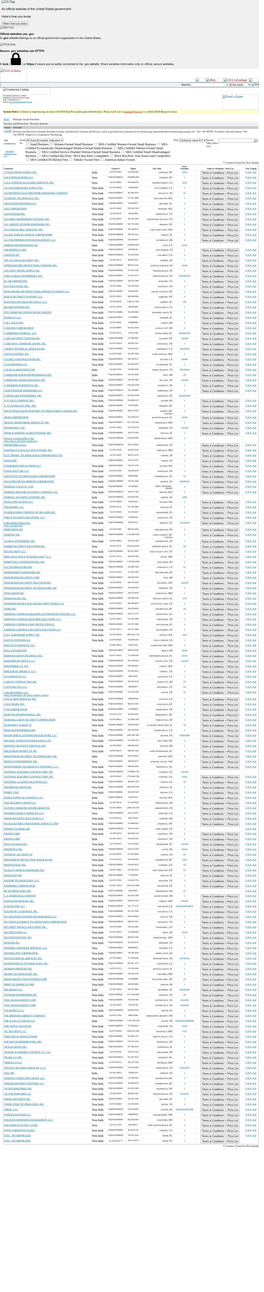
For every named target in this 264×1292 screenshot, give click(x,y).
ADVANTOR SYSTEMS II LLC (20, 203)
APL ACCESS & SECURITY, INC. (21, 260)
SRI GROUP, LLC (13, 989)
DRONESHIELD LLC (15, 445)
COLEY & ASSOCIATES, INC (19, 369)
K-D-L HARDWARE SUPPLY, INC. (22, 634)
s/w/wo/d (184, 338)
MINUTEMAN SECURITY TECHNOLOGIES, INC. (31, 756)
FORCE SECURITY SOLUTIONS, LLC (24, 517)
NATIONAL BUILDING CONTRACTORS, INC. (29, 771)
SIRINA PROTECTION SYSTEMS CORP (25, 979)
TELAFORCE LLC (14, 1010)
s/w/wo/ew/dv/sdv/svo (184, 906)
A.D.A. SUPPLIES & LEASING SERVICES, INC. (29, 182)
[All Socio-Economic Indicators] (100, 140)
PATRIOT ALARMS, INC (17, 828)
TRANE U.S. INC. (13, 1057)
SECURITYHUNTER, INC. (18, 937)
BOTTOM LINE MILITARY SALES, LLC (25, 302)
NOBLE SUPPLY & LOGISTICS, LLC (23, 797)
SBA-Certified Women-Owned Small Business (127, 144)
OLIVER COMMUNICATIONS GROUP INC (27, 808)
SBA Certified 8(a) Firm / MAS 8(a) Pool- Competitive (75, 155)
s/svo (185, 634)
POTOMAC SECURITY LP (18, 854)
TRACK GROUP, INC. (15, 1047)
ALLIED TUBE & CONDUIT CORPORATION (28, 234)
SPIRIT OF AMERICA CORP (19, 984)
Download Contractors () (10, 153)
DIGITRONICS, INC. (15, 427)
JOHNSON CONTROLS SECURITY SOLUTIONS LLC (32, 629)
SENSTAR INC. (12, 942)
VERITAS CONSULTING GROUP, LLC (24, 1078)
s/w (184, 854)
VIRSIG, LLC (11, 1109)
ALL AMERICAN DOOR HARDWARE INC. (27, 224)
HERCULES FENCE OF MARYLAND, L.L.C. (28, 556)
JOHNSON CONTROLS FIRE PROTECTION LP (29, 624)
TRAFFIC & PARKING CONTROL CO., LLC (27, 1052)
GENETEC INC (12, 534)
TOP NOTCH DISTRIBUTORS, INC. (23, 1041)
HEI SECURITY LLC (15, 551)
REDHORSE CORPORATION (19, 885)
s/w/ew (184, 776)
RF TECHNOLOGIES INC (17, 891)
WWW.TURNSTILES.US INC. (19, 1130)
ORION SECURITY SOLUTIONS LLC (24, 818)
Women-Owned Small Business (73, 144)
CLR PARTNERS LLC (15, 364)
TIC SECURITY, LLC (15, 1031)
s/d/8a (184, 497)
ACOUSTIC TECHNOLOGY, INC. (21, 198)
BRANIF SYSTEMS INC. (17, 307)
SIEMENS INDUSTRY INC (18, 968)
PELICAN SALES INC (15, 844)
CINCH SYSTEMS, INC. (17, 354)
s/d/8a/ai (184, 359)
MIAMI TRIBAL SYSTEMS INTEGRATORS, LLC (30, 735)
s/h (184, 608)
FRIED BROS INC (13, 529)
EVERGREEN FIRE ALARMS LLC (22, 465)
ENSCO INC (10, 460)
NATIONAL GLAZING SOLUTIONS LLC (25, 782)
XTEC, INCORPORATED (17, 1135)
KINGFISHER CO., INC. (16, 666)
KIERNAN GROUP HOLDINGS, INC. (23, 655)
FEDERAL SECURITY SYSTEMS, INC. (25, 497)
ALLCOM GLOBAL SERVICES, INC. (23, 229)
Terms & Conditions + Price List (220, 172)
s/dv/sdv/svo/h (184, 333)
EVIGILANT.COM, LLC (16, 471)
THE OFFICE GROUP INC (18, 1026)
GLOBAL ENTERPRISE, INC (19, 541)
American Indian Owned (119, 159)
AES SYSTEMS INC (14, 214)
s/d (184, 374)
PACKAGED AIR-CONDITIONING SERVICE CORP (31, 823)
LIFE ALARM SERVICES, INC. (20, 699)
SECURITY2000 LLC (15, 932)
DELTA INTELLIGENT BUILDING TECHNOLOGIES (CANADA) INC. (41, 411)
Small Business (39, 144)
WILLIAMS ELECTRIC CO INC (21, 1125)
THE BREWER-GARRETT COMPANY (24, 1015)
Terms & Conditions (213, 178)
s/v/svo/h (184, 582)
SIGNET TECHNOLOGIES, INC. (21, 974)
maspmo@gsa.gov (133, 111)
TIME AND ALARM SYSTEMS (20, 1036)
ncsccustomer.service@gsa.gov (20, 102)
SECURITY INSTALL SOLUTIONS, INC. (25, 927)
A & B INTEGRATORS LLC (18, 177)
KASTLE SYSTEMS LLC (17, 640)
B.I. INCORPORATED (15, 281)
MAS (6, 119)
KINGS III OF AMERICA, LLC (20, 671)
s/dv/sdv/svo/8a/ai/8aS (184, 1109)
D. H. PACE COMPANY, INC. (19, 400)
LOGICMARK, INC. (14, 704)
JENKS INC (10, 608)
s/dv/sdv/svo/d (184, 275)
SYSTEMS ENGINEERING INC (20, 994)
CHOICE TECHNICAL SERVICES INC (24, 348)
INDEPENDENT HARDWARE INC (22, 572)
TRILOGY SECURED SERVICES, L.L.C (25, 1067)
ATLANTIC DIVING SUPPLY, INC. (22, 270)
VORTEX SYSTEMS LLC (17, 1114)
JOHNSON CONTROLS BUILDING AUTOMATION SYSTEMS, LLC (40, 614)
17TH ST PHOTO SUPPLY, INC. (20, 172)
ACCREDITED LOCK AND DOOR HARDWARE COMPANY (36, 193)
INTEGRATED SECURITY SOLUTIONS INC (27, 582)
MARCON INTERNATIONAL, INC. (22, 714)
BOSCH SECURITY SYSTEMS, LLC (23, 296)
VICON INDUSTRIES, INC (18, 1088)
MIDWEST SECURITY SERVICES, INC (25, 745)
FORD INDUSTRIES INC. (17, 523)
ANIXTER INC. (12, 255)
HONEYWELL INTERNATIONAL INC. (24, 561)
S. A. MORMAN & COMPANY (20, 895)
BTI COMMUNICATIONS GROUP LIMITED (27, 312)
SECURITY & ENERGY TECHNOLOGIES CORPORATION (35, 921)
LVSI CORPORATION (15, 709)
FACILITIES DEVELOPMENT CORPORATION (29, 481)
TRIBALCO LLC (13, 1062)
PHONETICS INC (13, 849)
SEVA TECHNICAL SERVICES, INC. (23, 958)
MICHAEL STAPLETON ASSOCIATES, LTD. (27, 740)
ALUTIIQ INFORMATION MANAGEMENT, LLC (30, 240)
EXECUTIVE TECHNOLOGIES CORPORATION (29, 476)
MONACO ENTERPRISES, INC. (21, 761)
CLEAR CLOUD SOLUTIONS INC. (22, 359)
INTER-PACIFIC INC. (15, 598)
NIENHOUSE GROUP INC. (18, 787)
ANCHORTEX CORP (15, 249)
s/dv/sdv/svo (185, 348)
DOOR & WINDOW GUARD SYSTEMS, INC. (28, 433)
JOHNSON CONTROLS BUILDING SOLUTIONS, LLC (32, 619)
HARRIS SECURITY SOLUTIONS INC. (24, 546)
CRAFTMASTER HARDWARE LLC (23, 390)
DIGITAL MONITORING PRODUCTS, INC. (27, 422)
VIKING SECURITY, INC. (17, 1099)
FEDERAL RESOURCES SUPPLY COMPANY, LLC (31, 492)
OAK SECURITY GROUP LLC (20, 802)
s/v (184, 193)
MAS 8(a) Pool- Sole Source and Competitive (142, 155)
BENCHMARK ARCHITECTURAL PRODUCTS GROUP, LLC (37, 291)
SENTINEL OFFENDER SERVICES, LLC (25, 948)
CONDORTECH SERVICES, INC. (21, 385)
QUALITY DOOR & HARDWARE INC (24, 870)
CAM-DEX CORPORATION (19, 328)
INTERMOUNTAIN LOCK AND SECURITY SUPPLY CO (34, 603)
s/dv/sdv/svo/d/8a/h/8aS (184, 1020)
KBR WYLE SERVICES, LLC (19, 645)
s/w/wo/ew (185, 1000)
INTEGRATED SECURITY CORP (21, 577)
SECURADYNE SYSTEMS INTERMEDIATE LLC (30, 916)
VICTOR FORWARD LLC (17, 1093)
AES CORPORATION (15, 208)
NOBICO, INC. (12, 792)
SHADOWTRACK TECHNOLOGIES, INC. (26, 963)
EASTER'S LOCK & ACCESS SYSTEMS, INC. (28, 450)
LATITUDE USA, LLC (15, 687)
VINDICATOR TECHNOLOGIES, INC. (24, 1104)
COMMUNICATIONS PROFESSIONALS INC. (28, 374)
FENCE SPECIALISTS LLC (18, 501)
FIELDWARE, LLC (14, 507)
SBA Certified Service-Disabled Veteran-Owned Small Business (80, 152)
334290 (8, 131)
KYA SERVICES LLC (15, 676)
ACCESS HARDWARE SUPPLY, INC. (23, 187)
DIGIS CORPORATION (16, 417)
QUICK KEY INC (13, 875)
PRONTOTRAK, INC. (15, 865)
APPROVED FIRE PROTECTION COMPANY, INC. (30, 265)
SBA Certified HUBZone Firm (48, 159)
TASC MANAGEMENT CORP (20, 1000)
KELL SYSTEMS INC (15, 650)
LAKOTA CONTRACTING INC (20, 681)
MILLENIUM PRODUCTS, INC (20, 751)
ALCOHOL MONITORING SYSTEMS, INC (26, 219)
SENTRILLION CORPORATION (21, 953)
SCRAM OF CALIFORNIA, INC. (21, 911)
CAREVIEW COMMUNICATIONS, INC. (25, 343)
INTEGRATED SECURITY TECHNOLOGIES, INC (30, 588)
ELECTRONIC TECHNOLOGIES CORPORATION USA (33, 455)
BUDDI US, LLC (12, 317)
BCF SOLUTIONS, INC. (16, 286)
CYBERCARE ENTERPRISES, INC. (23, 395)
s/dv (184, 302)
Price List (233, 178)
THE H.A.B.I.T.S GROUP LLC (19, 1020)
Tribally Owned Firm (86, 159)
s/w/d (184, 182)
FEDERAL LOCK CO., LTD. (19, 486)
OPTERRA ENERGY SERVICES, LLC (24, 813)
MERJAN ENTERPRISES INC (20, 730)
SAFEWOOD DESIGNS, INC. (19, 901)
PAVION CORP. (12, 833)
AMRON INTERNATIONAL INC (21, 245)
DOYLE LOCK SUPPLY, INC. (19, 438)
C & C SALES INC (14, 322)
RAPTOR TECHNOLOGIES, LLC (21, 880)
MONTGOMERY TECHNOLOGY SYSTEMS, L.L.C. (31, 766)
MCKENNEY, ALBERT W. (18, 725)
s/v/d (185, 598)
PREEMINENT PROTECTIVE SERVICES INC (28, 859)
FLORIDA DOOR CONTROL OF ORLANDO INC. (30, 512)
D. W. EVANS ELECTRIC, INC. (20, 405)
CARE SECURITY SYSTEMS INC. (22, 338)
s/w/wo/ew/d (185, 522)
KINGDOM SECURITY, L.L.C (19, 661)
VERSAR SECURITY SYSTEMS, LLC (24, 1083)
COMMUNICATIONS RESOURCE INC (24, 380)
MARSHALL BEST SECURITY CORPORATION (29, 719)
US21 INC (9, 1073)
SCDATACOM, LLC (14, 906)
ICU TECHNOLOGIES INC (18, 567)
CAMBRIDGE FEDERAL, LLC (20, 333)
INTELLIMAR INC (14, 593)
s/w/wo (184, 172)
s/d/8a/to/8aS (185, 735)
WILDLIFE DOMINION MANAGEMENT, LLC (28, 1119)
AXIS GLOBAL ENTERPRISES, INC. (23, 275)
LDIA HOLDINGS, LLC (16, 692)
